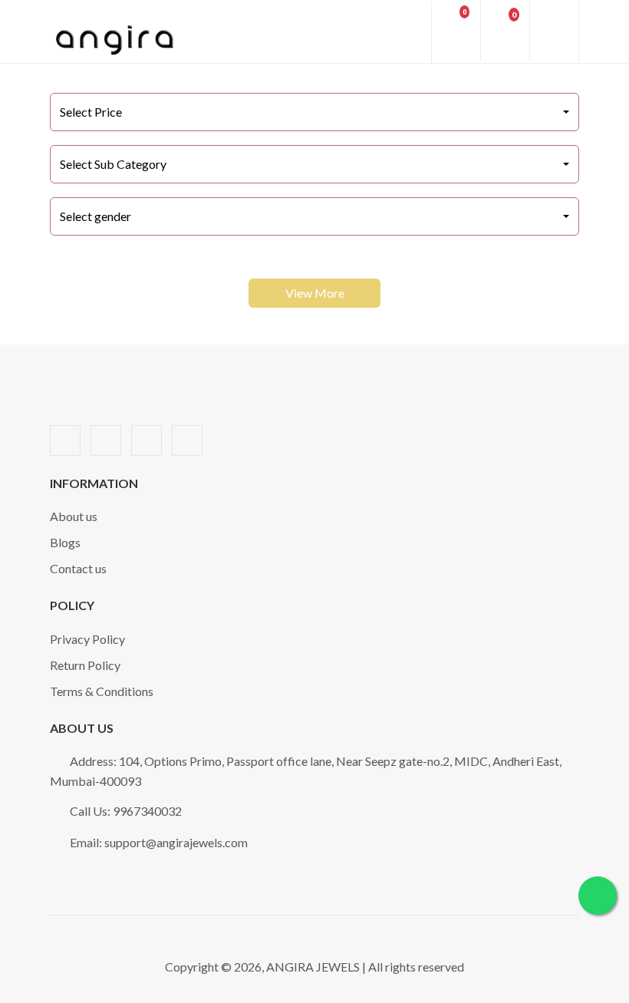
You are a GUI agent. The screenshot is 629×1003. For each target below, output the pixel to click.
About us (73, 516)
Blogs (65, 542)
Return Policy (85, 665)
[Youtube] (146, 440)
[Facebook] (65, 440)
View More (314, 292)
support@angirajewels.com (176, 842)
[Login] (408, 32)
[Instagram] (187, 440)
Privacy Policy (87, 639)
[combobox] (314, 112)
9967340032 (147, 810)
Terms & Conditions (101, 691)
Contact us (78, 568)
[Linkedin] (106, 440)
